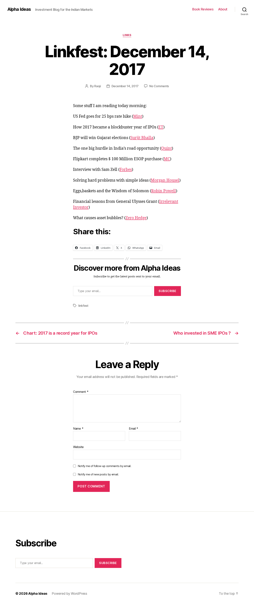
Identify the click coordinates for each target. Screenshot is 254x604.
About (222, 9)
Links (127, 35)
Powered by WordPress (69, 593)
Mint (137, 116)
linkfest (83, 305)
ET (160, 127)
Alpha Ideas (19, 9)
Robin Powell (163, 191)
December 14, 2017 (125, 86)
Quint (166, 148)
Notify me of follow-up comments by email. (104, 466)
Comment (81, 392)
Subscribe (167, 291)
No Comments (159, 86)
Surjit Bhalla (141, 137)
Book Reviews (202, 9)
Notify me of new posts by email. (98, 474)
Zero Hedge (136, 217)
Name (78, 428)
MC (167, 159)
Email (133, 428)
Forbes (126, 169)
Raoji (97, 86)
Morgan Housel (165, 180)
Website (78, 447)
